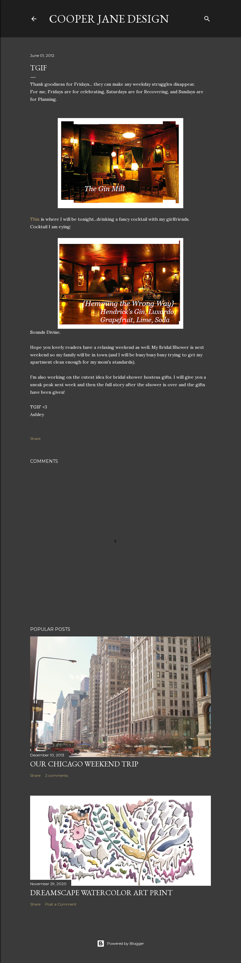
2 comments (56, 775)
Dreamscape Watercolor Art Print (101, 892)
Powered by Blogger (125, 943)
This (35, 219)
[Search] (207, 17)
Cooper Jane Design (109, 18)
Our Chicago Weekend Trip (84, 764)
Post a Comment (61, 904)
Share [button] (35, 438)
